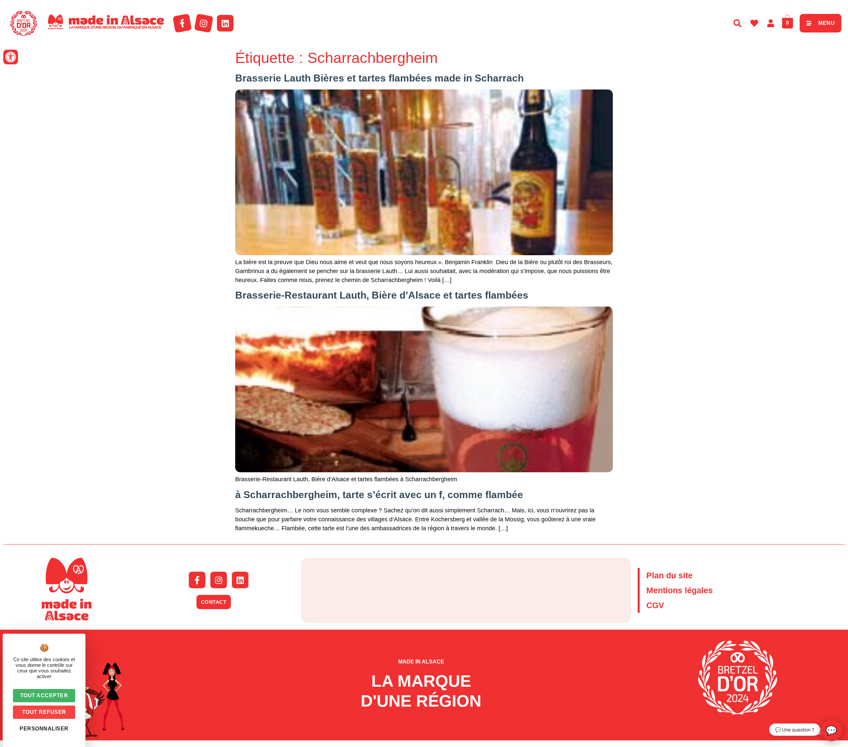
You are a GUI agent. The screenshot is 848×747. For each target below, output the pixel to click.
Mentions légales (679, 590)
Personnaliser (44, 728)
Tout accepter (44, 695)
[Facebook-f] (182, 23)
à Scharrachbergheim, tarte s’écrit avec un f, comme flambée (379, 494)
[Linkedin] (225, 23)
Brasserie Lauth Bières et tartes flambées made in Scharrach (379, 78)
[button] (10, 57)
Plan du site (669, 575)
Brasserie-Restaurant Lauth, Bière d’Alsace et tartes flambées (381, 295)
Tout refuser (44, 712)
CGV (655, 605)
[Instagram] (203, 23)
